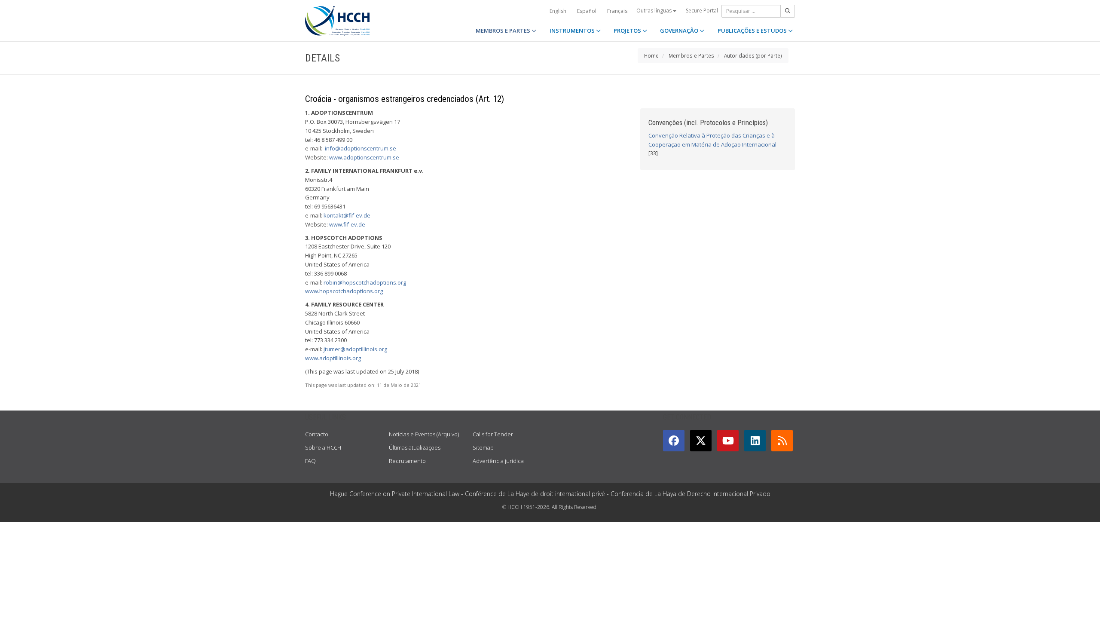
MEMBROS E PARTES (504, 30)
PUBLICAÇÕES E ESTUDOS (753, 30)
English (558, 11)
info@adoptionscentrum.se (360, 148)
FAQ (310, 461)
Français (617, 11)
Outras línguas (654, 10)
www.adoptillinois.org (333, 358)
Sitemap (483, 447)
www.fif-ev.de (347, 224)
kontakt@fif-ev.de (347, 215)
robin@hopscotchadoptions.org (365, 282)
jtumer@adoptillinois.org (355, 349)
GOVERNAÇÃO (680, 30)
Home (651, 55)
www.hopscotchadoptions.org (344, 291)
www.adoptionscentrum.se (364, 157)
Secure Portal (702, 10)
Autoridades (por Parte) (753, 55)
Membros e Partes (691, 55)
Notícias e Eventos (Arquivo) (424, 434)
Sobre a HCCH (323, 447)
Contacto (316, 434)
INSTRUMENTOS (573, 30)
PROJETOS (628, 30)
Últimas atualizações (414, 447)
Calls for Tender (493, 434)
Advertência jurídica (498, 461)
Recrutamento (407, 461)
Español (586, 11)
